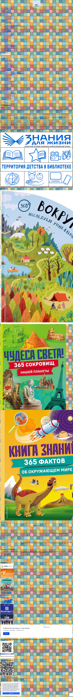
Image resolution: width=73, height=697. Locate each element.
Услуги (6, 42)
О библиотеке (5, 37)
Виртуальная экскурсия (9, 50)
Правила (6, 41)
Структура (7, 38)
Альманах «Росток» (8, 12)
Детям (4, 11)
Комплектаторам (8, 31)
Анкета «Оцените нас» (9, 51)
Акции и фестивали (8, 28)
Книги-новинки (8, 15)
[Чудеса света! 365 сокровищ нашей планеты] (33, 409)
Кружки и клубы (8, 17)
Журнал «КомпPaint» (8, 13)
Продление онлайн (8, 16)
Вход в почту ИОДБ (8, 35)
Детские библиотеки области (10, 33)
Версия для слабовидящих (36, 5)
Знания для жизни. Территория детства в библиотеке (14, 26)
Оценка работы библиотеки (5, 676)
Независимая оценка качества (10, 45)
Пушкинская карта (8, 19)
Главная (4, 10)
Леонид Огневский (7, 554)
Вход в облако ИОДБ (8, 34)
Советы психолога (8, 21)
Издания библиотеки (8, 78)
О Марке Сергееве (8, 40)
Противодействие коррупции (10, 46)
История (6, 39)
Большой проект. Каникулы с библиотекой (12, 25)
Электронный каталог (7, 36)
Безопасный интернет (9, 18)
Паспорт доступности (9, 44)
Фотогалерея (7, 49)
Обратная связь (7, 47)
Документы (7, 32)
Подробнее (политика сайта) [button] (11, 690)
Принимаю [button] (11, 693)
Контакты (4, 52)
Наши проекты (7, 77)
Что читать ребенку (8, 22)
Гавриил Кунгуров (7, 555)
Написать (6, 633)
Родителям (4, 20)
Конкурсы (6, 14)
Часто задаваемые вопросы (10, 48)
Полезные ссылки (8, 23)
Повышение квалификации (10, 27)
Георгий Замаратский (8, 556)
